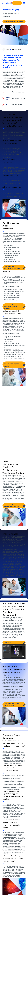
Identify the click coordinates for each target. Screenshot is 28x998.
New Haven (21, 695)
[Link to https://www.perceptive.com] (7, 3)
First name (5, 955)
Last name (5, 962)
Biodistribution (8, 245)
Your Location (5, 996)
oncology (8, 151)
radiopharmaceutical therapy (10, 153)
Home (7, 49)
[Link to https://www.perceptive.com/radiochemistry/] (14, 517)
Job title (4, 976)
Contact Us (17, 3)
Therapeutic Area (6, 989)
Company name (6, 982)
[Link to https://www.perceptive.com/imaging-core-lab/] (21, 912)
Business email (6, 969)
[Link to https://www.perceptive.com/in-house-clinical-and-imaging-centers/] (14, 716)
